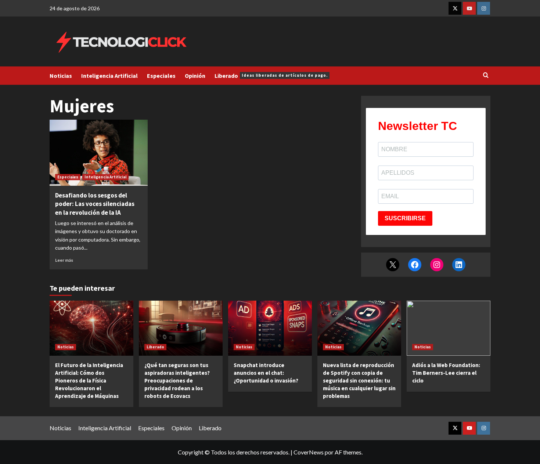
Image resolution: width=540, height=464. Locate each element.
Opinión (195, 75)
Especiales (161, 75)
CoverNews (309, 452)
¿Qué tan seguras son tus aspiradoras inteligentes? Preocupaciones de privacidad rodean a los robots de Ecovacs (177, 380)
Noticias (61, 75)
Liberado (271, 75)
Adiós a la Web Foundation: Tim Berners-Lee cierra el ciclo (446, 373)
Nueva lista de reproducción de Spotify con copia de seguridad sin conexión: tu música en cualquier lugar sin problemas (359, 380)
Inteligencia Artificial (109, 75)
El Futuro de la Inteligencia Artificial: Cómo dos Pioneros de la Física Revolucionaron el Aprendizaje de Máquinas (89, 380)
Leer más (64, 260)
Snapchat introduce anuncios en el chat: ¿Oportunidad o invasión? (266, 373)
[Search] (485, 75)
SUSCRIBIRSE (405, 218)
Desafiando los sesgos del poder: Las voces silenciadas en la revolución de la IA (94, 204)
